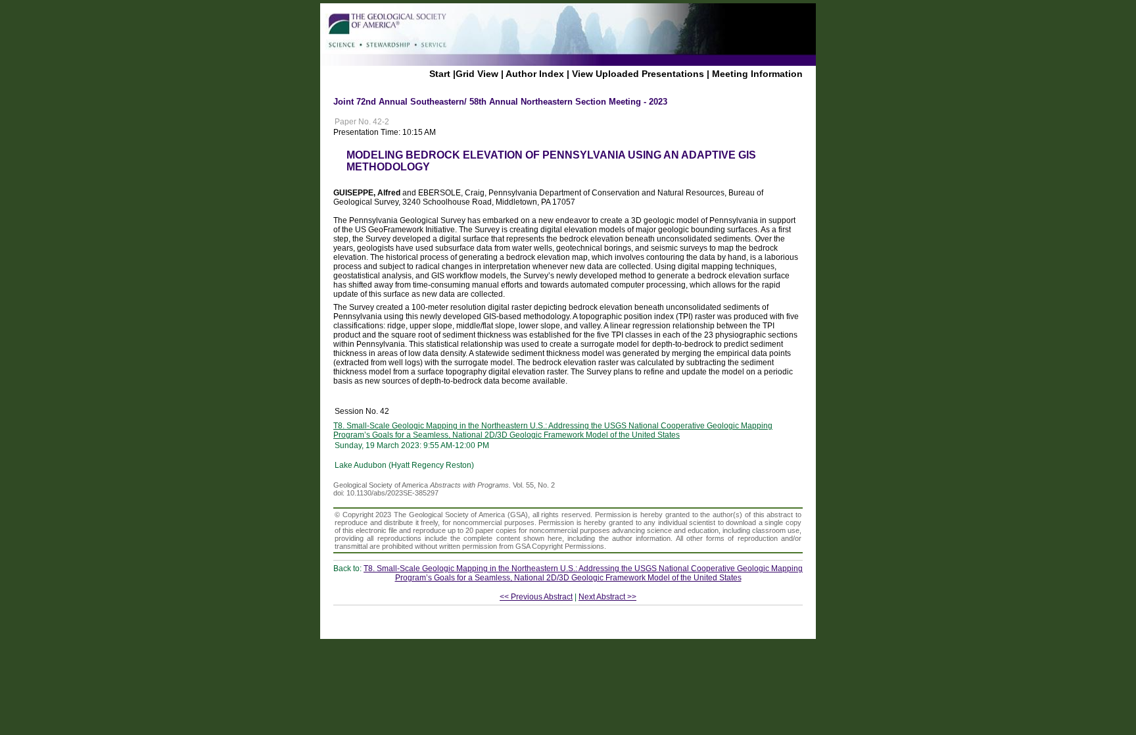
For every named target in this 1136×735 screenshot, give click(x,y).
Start (439, 73)
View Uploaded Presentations (638, 73)
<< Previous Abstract (536, 596)
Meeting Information (757, 73)
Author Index (535, 73)
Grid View (477, 73)
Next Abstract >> (607, 596)
